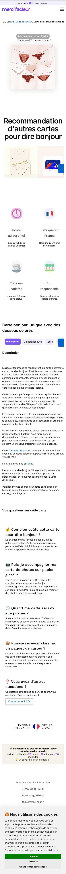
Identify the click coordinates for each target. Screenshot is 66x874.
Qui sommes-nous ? (33, 801)
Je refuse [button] (33, 861)
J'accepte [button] (33, 856)
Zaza (30, 463)
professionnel (42, 3)
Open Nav (62, 9)
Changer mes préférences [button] (33, 866)
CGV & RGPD (29, 788)
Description (12, 341)
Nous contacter (24, 782)
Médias (40, 795)
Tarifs (50, 341)
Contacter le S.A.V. (19, 701)
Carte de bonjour (24, 22)
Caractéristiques (33, 341)
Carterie (10, 22)
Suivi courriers (42, 782)
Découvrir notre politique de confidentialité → (31, 850)
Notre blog (28, 795)
